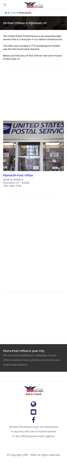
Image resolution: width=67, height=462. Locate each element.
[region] (33, 95)
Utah (13, 13)
